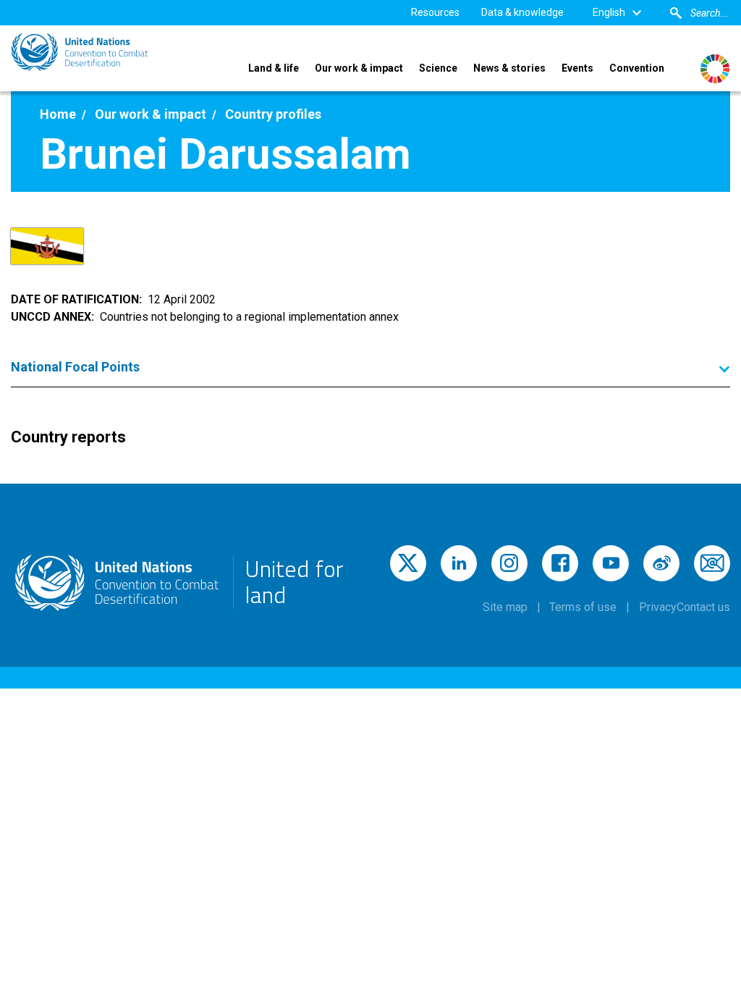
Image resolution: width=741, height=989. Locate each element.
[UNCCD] (79, 52)
